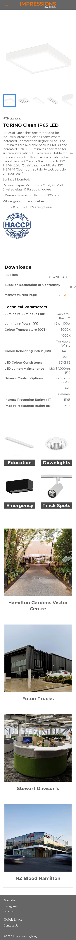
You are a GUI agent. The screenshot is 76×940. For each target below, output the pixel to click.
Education (20, 462)
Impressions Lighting (25, 936)
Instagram (10, 906)
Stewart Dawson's (38, 788)
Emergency (19, 505)
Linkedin (9, 911)
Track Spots (56, 505)
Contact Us (11, 925)
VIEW (62, 295)
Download (57, 277)
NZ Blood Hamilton (38, 878)
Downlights (56, 462)
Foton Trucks (38, 698)
